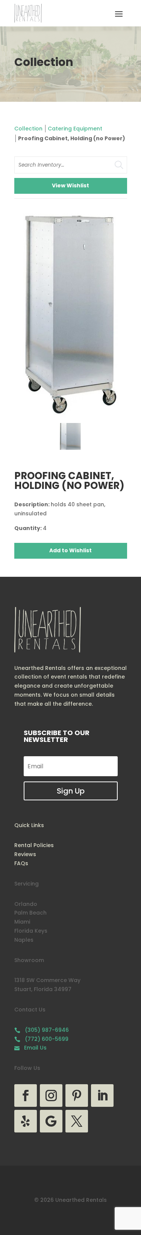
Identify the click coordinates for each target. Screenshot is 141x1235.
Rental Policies (34, 845)
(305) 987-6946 (41, 1030)
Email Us (30, 1047)
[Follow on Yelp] (25, 1121)
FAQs (21, 863)
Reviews (25, 854)
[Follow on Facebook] (25, 1095)
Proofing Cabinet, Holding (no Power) (71, 138)
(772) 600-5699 (41, 1039)
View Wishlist (70, 185)
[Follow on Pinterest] (76, 1095)
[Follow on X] (76, 1121)
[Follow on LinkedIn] (102, 1095)
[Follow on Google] (51, 1121)
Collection (28, 128)
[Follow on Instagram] (51, 1095)
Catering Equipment (75, 128)
